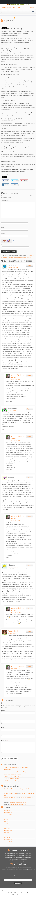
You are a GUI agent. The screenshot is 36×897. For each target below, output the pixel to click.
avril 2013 (6, 835)
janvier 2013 (7, 837)
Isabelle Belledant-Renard (10, 797)
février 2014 (7, 828)
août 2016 (6, 817)
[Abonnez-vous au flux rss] (2, 12)
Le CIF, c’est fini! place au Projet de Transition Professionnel (18, 867)
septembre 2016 (8, 814)
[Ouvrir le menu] (33, 11)
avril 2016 (6, 819)
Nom (2, 221)
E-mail (3, 227)
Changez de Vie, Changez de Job (18, 802)
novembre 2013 (8, 830)
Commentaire (4, 200)
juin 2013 (6, 832)
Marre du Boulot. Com (16, 892)
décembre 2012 (8, 839)
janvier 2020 (7, 810)
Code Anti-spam (5, 245)
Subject (4, 734)
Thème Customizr (21, 894)
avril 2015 (6, 823)
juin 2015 (6, 821)
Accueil (3, 16)
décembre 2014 (8, 826)
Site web (3, 233)
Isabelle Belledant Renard (10, 788)
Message (4, 740)
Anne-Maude (13, 631)
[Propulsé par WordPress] (27, 892)
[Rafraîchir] (13, 240)
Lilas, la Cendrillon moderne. (12, 778)
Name (3, 710)
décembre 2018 (8, 812)
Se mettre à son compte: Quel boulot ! (14, 776)
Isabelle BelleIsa (17, 666)
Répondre (29, 265)
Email (3, 727)
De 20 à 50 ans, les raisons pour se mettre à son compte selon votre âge (18, 877)
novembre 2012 (8, 841)
